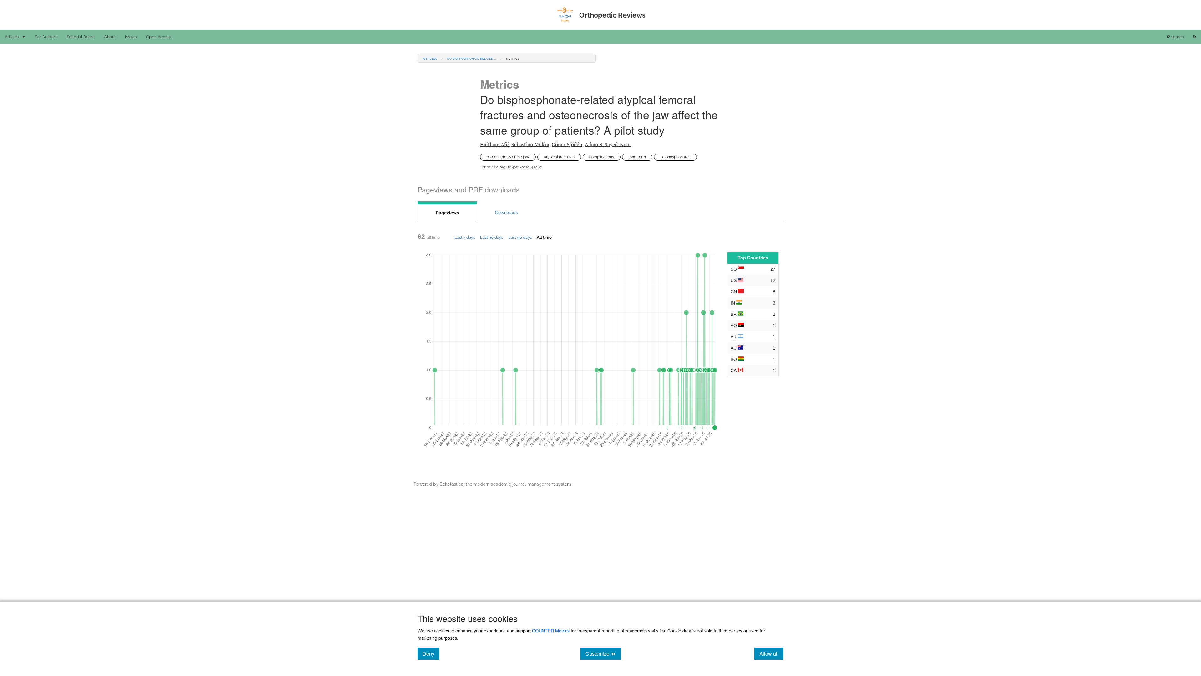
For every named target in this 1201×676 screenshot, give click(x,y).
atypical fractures (559, 157)
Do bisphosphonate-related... (471, 58)
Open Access (158, 36)
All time (544, 237)
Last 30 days (491, 237)
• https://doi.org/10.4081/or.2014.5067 (511, 167)
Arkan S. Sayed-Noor (608, 144)
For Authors (46, 36)
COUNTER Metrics (551, 630)
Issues (131, 36)
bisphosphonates (675, 157)
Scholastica (452, 484)
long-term (637, 157)
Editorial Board (81, 36)
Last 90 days (520, 237)
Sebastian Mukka (530, 144)
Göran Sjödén (567, 144)
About (110, 36)
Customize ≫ (603, 653)
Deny (431, 653)
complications (601, 157)
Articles (12, 36)
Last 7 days (464, 237)
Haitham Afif (494, 144)
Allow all (771, 653)
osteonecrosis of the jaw (508, 157)
